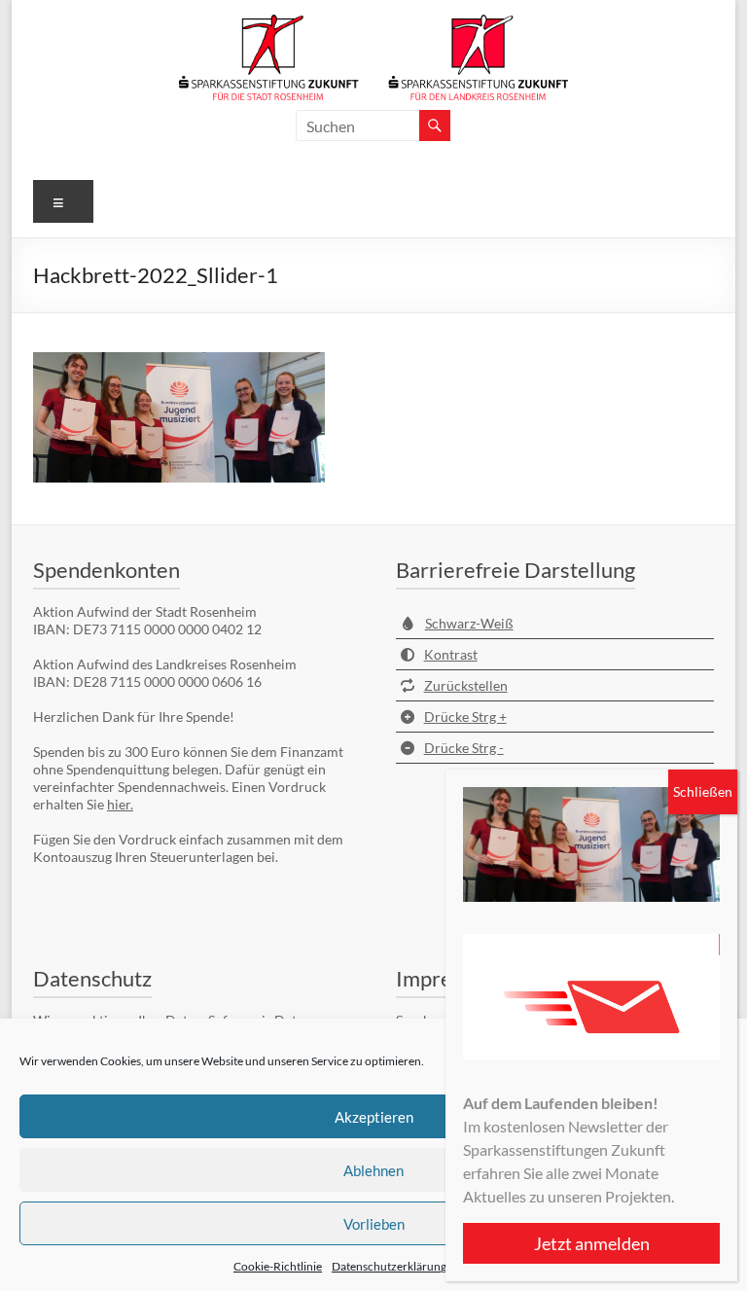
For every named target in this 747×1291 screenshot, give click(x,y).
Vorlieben (374, 1224)
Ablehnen (373, 1170)
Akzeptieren (374, 1117)
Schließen (702, 791)
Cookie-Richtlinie (277, 1266)
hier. (120, 804)
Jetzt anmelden (592, 1243)
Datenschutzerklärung (389, 1266)
